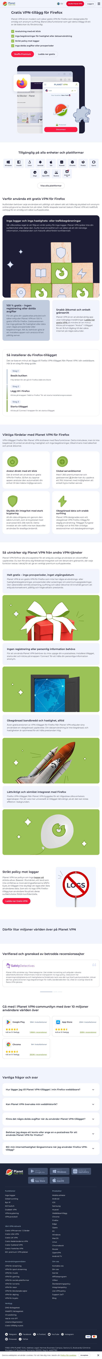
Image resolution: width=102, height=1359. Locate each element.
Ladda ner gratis (46, 54)
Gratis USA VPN (12, 1234)
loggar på (39, 877)
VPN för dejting (12, 1295)
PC (53, 1231)
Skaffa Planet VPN (75, 4)
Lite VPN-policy (59, 1291)
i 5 (70, 477)
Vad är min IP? (11, 1318)
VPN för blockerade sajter (16, 1291)
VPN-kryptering (12, 1213)
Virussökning (11, 1315)
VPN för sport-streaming (16, 1269)
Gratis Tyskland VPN (14, 1245)
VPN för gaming (12, 1277)
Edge (54, 1224)
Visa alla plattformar (51, 185)
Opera (54, 1228)
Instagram (69, 1334)
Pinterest (13, 1339)
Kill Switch (9, 1206)
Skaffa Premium (22, 54)
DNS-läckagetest (12, 1308)
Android (55, 1199)
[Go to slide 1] (46, 991)
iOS (53, 1202)
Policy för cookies (68, 1355)
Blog (54, 1298)
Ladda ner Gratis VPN (16, 901)
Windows (56, 1235)
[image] (14, 1171)
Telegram (13, 1334)
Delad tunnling (11, 1199)
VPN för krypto (11, 1298)
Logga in (90, 4)
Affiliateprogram (59, 1277)
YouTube (55, 1334)
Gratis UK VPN (11, 1238)
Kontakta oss (58, 1266)
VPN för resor (11, 1287)
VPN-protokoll (11, 1217)
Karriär (55, 1273)
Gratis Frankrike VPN (14, 1249)
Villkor (55, 1280)
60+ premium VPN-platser (16, 1252)
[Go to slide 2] (55, 991)
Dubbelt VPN (11, 1210)
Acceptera (84, 1355)
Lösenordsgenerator (14, 1322)
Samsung (56, 1206)
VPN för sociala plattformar (17, 1280)
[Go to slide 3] (60, 991)
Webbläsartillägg (59, 1213)
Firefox (55, 1220)
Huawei (55, 1210)
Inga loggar (10, 1195)
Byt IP (7, 1202)
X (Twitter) (41, 1334)
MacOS (55, 1238)
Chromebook (58, 1246)
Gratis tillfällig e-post (14, 1326)
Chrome (55, 1217)
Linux (54, 1242)
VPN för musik (11, 1273)
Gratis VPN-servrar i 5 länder (17, 1231)
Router (55, 1249)
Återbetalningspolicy (61, 1284)
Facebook (27, 1334)
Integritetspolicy (59, 1287)
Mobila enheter (58, 1195)
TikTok (25, 1339)
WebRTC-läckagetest (14, 1311)
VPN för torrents (12, 1284)
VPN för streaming (13, 1266)
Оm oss (55, 1269)
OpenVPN (56, 1253)
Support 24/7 (58, 1295)
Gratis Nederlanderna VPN (16, 1241)
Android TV (57, 1256)
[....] (8, 4)
